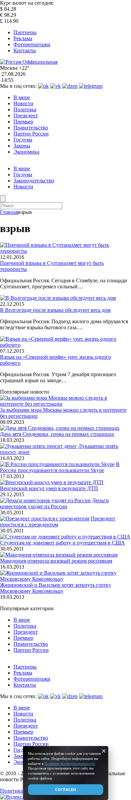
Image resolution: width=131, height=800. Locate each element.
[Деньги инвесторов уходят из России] (45, 500)
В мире (21, 97)
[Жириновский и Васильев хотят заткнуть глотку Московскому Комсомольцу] (65, 579)
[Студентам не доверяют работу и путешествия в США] (65, 536)
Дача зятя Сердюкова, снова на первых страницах (57, 434)
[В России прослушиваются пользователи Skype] (57, 464)
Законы (21, 146)
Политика (24, 109)
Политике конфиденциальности (69, 763)
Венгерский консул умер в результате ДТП (49, 488)
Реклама (22, 38)
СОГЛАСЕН (65, 790)
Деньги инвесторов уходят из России (54, 503)
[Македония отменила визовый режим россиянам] (59, 555)
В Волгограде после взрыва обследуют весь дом (55, 310)
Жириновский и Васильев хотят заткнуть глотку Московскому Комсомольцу (55, 588)
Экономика (26, 152)
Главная (9, 212)
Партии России (31, 133)
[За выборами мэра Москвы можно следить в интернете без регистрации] (65, 404)
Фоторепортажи (31, 44)
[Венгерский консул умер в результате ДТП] (51, 482)
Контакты (24, 50)
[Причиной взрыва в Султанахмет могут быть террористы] (65, 251)
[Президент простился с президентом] (44, 518)
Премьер (23, 121)
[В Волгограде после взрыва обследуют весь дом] (58, 298)
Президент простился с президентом (57, 521)
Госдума (22, 139)
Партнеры (25, 32)
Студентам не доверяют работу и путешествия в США (62, 543)
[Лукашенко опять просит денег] (38, 446)
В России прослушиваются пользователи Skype (60, 467)
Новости (23, 103)
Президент (25, 115)
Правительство (30, 127)
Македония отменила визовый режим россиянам (56, 561)
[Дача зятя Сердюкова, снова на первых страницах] (60, 428)
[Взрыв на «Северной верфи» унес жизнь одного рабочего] (65, 345)
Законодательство (33, 180)
